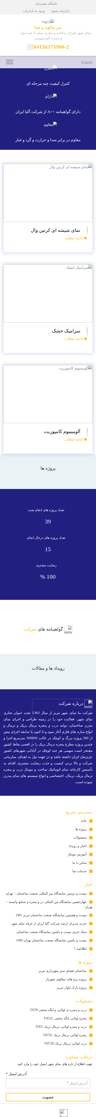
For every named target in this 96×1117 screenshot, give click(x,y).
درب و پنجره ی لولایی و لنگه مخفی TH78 (58, 1010)
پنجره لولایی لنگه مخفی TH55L (65, 1018)
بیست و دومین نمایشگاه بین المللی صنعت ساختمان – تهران (46, 893)
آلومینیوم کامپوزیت (63, 431)
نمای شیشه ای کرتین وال (56, 230)
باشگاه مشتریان (46, 3)
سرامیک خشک (67, 330)
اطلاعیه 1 (80, 948)
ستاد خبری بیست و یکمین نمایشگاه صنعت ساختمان (52, 932)
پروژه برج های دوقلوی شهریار (66, 979)
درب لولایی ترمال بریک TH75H (65, 1043)
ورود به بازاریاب (34, 11)
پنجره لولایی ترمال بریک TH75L (65, 1035)
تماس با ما (79, 862)
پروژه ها (81, 829)
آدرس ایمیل (16, 1074)
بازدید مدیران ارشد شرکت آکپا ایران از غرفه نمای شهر (49, 923)
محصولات (80, 837)
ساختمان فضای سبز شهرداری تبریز (62, 971)
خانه (84, 821)
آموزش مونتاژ (77, 854)
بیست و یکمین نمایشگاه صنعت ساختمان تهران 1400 (51, 940)
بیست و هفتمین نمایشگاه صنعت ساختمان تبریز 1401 (51, 915)
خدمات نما (79, 871)
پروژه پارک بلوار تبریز (72, 987)
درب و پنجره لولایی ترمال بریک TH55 (61, 1026)
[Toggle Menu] (9, 62)
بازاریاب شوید (61, 11)
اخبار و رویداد (78, 846)
